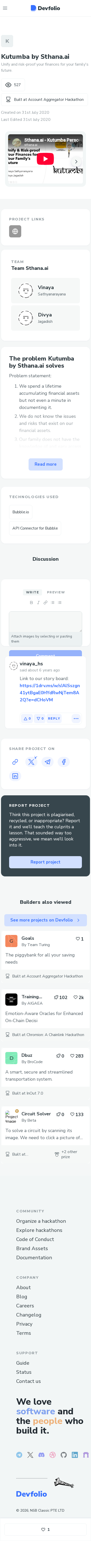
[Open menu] (5, 8)
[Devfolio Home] (45, 8)
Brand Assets (32, 1248)
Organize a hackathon (41, 1221)
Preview (56, 592)
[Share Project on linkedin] (15, 776)
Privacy (24, 1324)
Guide (22, 1363)
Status (24, 1372)
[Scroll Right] (76, 161)
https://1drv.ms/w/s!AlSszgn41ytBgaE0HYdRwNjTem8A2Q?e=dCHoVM (50, 693)
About (23, 1287)
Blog (21, 1296)
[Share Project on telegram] (47, 762)
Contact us (28, 1381)
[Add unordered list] (53, 602)
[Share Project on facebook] (64, 762)
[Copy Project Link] (15, 762)
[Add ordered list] (60, 602)
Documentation (34, 1257)
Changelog (28, 1314)
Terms (23, 1333)
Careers (25, 1305)
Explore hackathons (39, 1230)
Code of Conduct (35, 1239)
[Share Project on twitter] (31, 762)
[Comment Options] (76, 718)
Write (32, 592)
